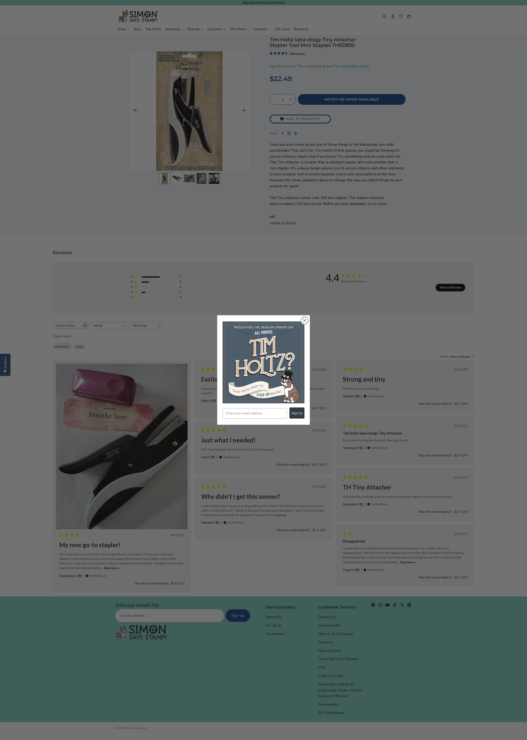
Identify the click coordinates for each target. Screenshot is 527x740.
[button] (263, 362)
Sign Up (296, 413)
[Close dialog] (304, 320)
